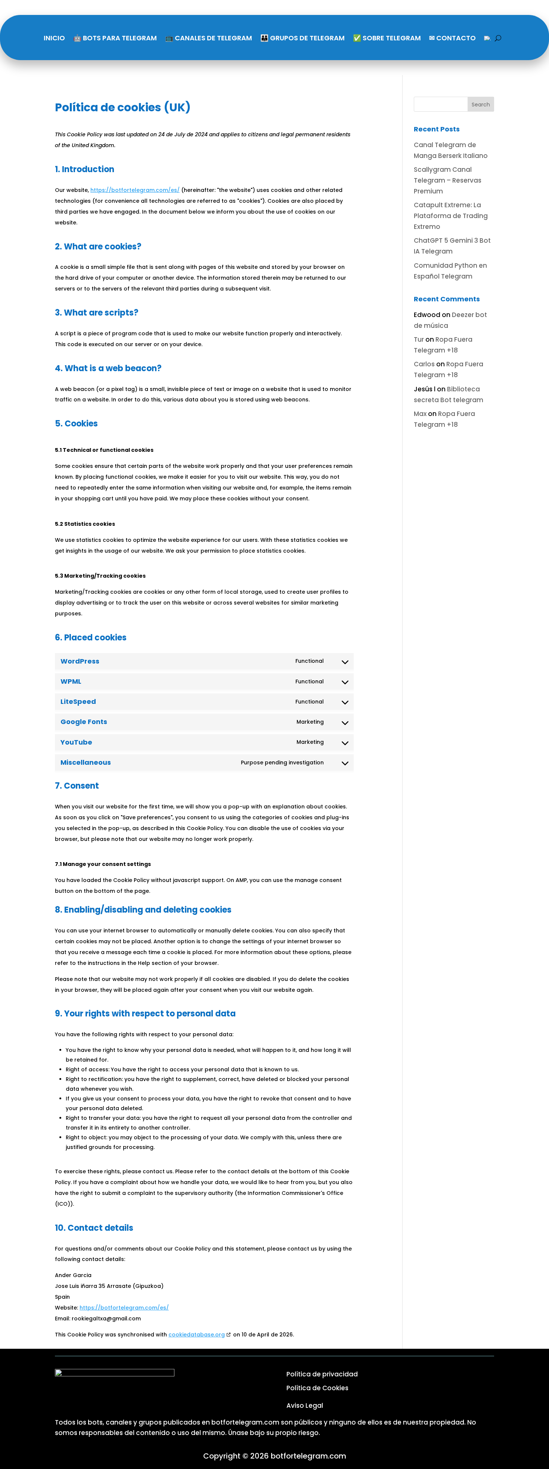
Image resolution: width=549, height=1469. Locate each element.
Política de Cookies (317, 1387)
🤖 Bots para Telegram (115, 38)
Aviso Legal (304, 1405)
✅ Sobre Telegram (387, 38)
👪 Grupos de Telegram (302, 38)
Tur (419, 339)
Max (420, 413)
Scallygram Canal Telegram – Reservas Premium (447, 180)
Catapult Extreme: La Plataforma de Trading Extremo (451, 216)
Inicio (54, 38)
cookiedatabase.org (196, 1334)
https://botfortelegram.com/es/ (135, 190)
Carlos (424, 364)
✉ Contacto (452, 38)
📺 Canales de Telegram (208, 38)
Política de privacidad (322, 1374)
